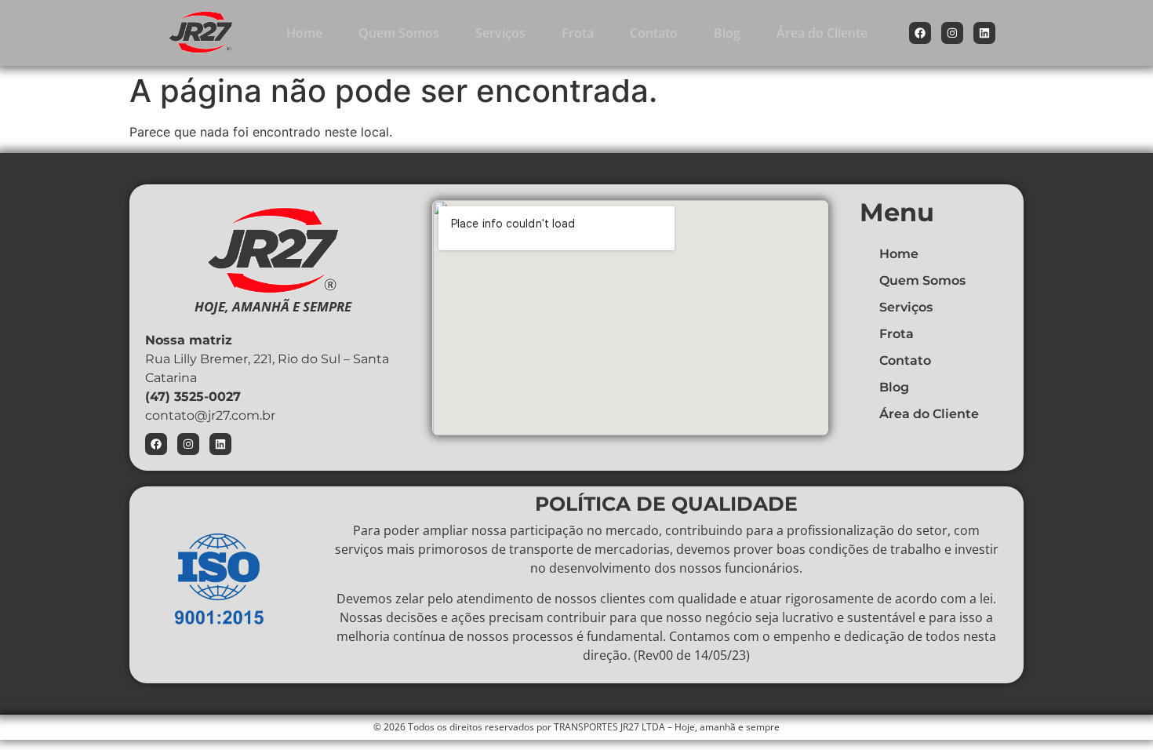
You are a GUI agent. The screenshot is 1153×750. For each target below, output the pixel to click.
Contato (654, 33)
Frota (578, 33)
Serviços (500, 33)
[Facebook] (920, 33)
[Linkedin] (984, 33)
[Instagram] (952, 33)
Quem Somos (398, 33)
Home (304, 33)
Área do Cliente (822, 33)
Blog (727, 33)
